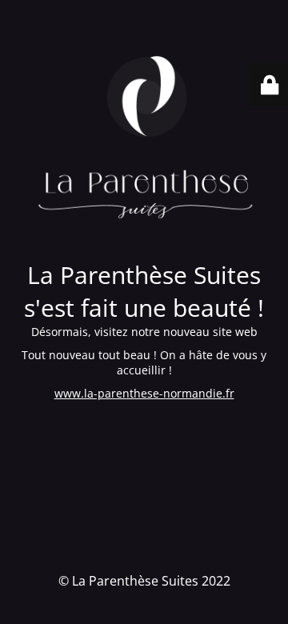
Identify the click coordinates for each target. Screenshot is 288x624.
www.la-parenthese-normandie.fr (144, 393)
